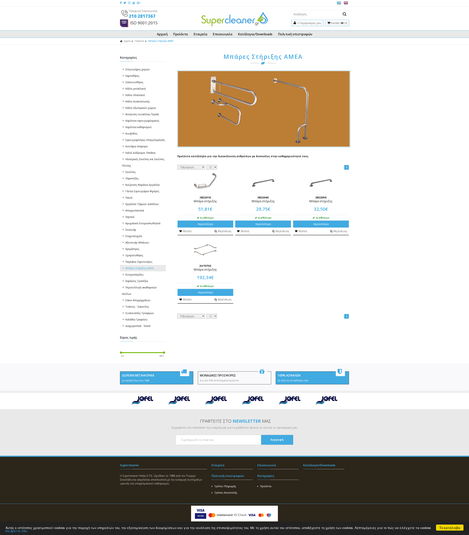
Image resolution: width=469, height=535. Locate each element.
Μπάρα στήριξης (205, 201)
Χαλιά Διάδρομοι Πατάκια (140, 152)
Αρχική (162, 34)
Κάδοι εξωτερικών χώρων (140, 108)
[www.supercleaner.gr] (234, 28)
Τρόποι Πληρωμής (225, 486)
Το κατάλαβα (449, 527)
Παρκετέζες (132, 178)
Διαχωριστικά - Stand (137, 326)
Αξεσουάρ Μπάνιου (137, 242)
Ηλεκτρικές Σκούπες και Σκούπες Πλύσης (143, 162)
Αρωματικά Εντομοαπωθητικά (142, 223)
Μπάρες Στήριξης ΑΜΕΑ (139, 268)
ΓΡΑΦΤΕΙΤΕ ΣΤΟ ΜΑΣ (235, 421)
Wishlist (187, 231)
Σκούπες (130, 172)
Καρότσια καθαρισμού (138, 127)
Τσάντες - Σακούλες (137, 306)
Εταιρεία (200, 34)
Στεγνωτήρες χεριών (137, 69)
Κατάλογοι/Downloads (255, 34)
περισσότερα (205, 224)
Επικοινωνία (222, 34)
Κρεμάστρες (132, 249)
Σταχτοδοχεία (133, 236)
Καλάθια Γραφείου (136, 319)
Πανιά (128, 197)
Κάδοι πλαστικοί (135, 95)
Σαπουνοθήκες (134, 82)
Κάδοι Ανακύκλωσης (137, 101)
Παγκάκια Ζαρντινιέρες (138, 261)
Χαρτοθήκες (132, 76)
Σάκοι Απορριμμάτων (137, 300)
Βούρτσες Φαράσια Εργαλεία (142, 185)
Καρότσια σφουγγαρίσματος (142, 120)
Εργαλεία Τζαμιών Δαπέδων (142, 204)
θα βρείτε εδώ (16, 530)
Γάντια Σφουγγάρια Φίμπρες (142, 191)
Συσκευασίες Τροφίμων (139, 313)
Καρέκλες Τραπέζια (136, 281)
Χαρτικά (129, 217)
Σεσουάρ (130, 229)
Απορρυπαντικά (134, 210)
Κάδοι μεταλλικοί (135, 88)
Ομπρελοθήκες (134, 255)
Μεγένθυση (224, 231)
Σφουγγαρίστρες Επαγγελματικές (145, 140)
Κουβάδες (131, 133)
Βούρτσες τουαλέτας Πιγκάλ (142, 114)
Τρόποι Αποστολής (225, 492)
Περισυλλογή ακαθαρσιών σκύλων (139, 291)
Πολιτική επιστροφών (295, 34)
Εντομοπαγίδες (134, 274)
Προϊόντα (180, 34)
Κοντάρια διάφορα (136, 146)
